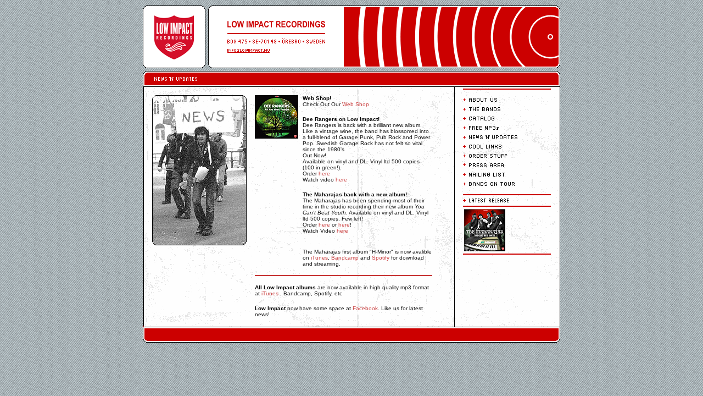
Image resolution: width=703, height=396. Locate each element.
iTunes (319, 258)
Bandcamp (345, 258)
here (324, 173)
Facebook (365, 308)
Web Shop (355, 104)
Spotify (380, 258)
